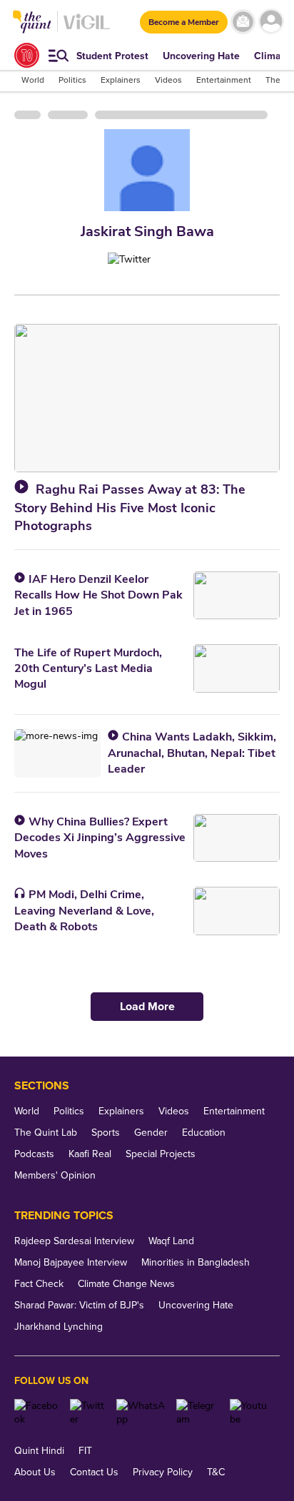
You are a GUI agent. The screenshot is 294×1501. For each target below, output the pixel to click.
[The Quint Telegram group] (197, 1412)
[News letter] (242, 21)
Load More (147, 1006)
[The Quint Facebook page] (36, 1412)
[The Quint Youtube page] (249, 1412)
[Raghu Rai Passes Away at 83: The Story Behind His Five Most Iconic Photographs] (147, 398)
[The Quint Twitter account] (88, 1412)
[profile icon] (270, 21)
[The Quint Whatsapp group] (141, 1412)
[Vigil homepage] (87, 29)
